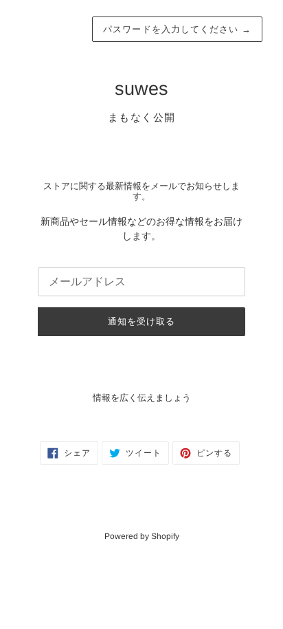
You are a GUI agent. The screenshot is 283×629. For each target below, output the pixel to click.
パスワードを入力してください (177, 29)
